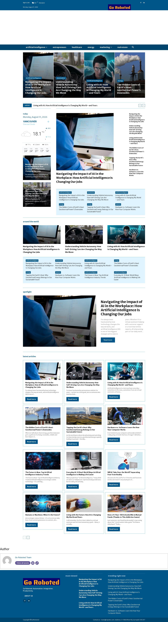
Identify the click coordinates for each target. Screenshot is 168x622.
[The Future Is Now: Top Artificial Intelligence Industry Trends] (42, 461)
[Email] (33, 563)
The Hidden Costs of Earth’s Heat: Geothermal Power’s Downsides (136, 150)
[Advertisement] (84, 27)
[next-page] (28, 537)
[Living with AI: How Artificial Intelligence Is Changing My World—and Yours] (99, 75)
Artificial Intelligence (33, 78)
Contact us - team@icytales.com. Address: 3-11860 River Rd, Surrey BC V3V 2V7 (119, 620)
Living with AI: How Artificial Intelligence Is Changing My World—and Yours (65, 105)
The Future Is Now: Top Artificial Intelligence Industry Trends (96, 276)
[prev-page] (24, 537)
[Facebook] (141, 3)
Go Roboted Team (23, 557)
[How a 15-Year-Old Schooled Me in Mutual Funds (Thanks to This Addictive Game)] (125, 503)
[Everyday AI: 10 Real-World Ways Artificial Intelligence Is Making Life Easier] (83, 461)
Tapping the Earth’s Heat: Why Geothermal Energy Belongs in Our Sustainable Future (136, 161)
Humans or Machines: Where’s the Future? (42, 515)
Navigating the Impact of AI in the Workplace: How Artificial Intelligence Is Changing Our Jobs (36, 167)
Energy (120, 81)
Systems (118, 204)
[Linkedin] (144, 3)
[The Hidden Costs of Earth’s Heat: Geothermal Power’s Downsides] (130, 75)
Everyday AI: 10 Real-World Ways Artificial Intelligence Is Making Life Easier (127, 277)
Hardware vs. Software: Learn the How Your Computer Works (136, 172)
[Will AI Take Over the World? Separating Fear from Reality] (125, 461)
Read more (108, 340)
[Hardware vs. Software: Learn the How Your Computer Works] (123, 172)
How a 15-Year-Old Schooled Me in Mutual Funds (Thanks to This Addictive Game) (124, 516)
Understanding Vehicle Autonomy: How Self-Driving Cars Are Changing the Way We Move (36, 192)
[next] (143, 105)
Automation (61, 78)
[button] (132, 47)
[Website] (37, 563)
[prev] (140, 105)
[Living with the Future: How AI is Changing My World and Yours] (83, 503)
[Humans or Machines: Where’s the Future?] (42, 503)
